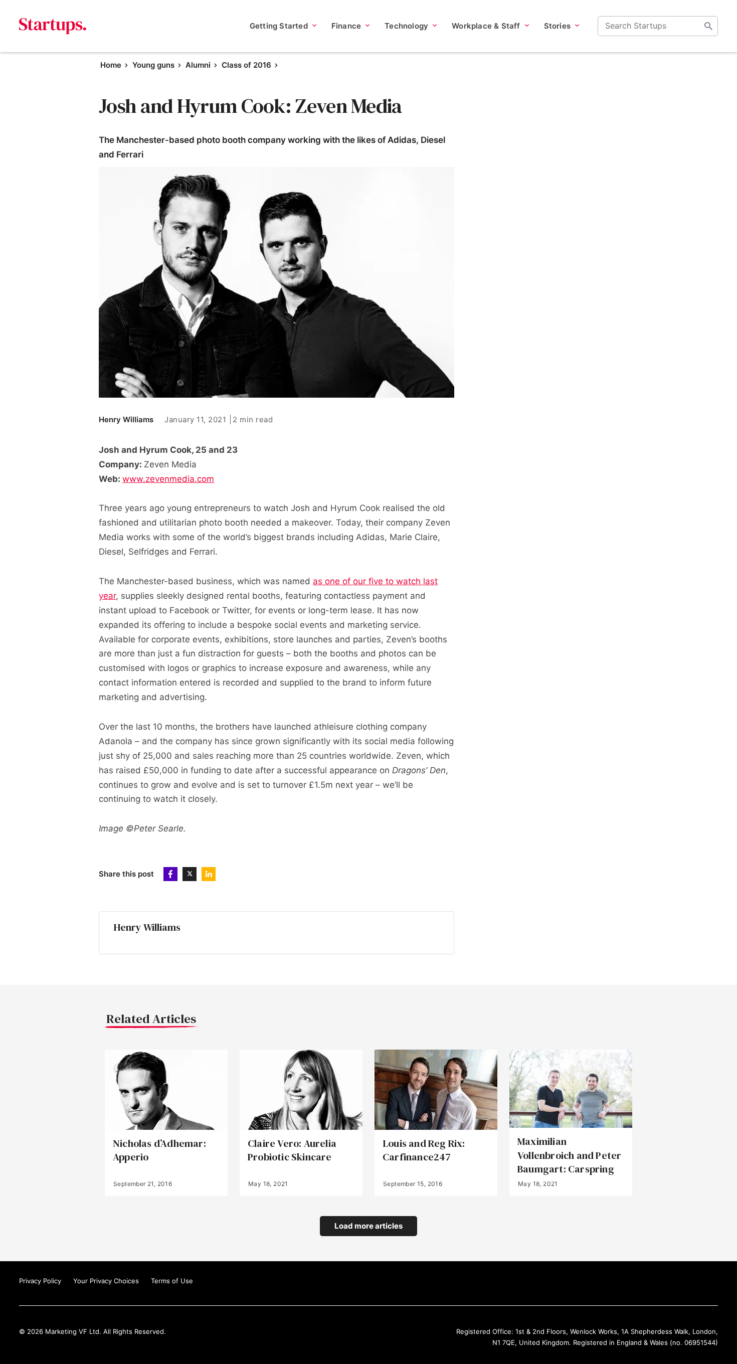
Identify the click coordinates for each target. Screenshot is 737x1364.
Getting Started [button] (279, 26)
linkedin (209, 874)
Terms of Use (172, 1281)
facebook (170, 874)
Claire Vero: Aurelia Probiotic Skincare (292, 1150)
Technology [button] (406, 26)
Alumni (198, 65)
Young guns (153, 65)
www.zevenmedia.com (168, 479)
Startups (53, 26)
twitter (189, 874)
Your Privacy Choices (106, 1281)
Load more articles (368, 1226)
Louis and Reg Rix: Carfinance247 (424, 1150)
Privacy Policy (40, 1281)
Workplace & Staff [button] (486, 26)
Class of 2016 (246, 65)
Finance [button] (346, 26)
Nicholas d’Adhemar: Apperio (159, 1150)
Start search (708, 26)
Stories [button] (557, 26)
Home (110, 65)
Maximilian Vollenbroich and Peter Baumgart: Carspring (569, 1155)
